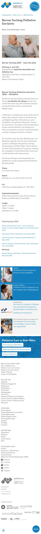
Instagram (7, 470)
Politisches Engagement (8, 384)
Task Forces (4, 394)
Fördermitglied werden (8, 419)
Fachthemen (5, 390)
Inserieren (4, 425)
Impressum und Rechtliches (10, 451)
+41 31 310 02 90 (6, 491)
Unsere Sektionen (9, 354)
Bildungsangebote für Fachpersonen (16, 349)
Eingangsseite (7, 15)
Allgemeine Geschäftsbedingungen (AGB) (14, 457)
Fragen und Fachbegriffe (9, 374)
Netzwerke (4, 403)
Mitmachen (5, 408)
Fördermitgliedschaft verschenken (12, 412)
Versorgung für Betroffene (12, 345)
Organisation (5, 432)
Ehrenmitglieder (6, 410)
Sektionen (4, 435)
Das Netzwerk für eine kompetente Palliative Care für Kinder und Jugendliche (24, 323)
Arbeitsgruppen (6, 392)
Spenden (4, 421)
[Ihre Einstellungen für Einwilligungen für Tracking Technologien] (3, 530)
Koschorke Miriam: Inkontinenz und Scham (18, 234)
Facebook (7, 460)
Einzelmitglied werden (8, 414)
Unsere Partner (6, 439)
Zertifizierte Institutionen (22, 313)
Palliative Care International (10, 370)
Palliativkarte (5, 386)
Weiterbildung (28, 15)
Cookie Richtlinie (6, 455)
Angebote (4, 382)
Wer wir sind (6, 430)
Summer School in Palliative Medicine (13, 398)
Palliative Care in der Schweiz (10, 368)
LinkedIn (6, 468)
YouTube (6, 465)
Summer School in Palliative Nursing (12, 400)
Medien (3, 437)
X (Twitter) (6, 462)
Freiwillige (4, 423)
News (3, 441)
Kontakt (3, 448)
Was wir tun (18, 15)
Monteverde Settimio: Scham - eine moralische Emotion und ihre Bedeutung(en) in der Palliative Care (20, 228)
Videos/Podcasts (6, 372)
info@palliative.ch (6, 494)
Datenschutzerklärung (8, 453)
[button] (36, 529)
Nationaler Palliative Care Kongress (12, 396)
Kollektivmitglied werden (8, 416)
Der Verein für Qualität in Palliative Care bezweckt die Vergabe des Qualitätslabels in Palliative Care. (26, 306)
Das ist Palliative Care (8, 366)
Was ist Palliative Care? (10, 364)
